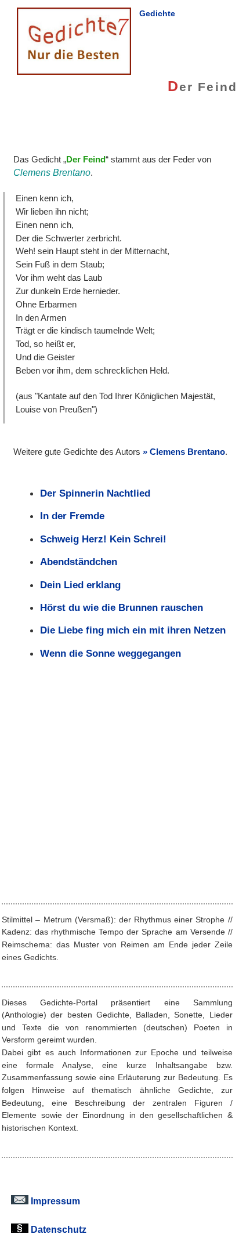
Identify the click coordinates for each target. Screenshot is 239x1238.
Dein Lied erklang (80, 585)
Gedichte (157, 13)
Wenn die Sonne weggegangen (110, 653)
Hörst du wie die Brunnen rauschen (121, 607)
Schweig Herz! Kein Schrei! (103, 539)
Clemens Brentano (187, 452)
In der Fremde (72, 516)
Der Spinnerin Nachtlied (95, 493)
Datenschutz (57, 1229)
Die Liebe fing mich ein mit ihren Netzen (133, 630)
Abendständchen (78, 561)
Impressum (54, 1201)
